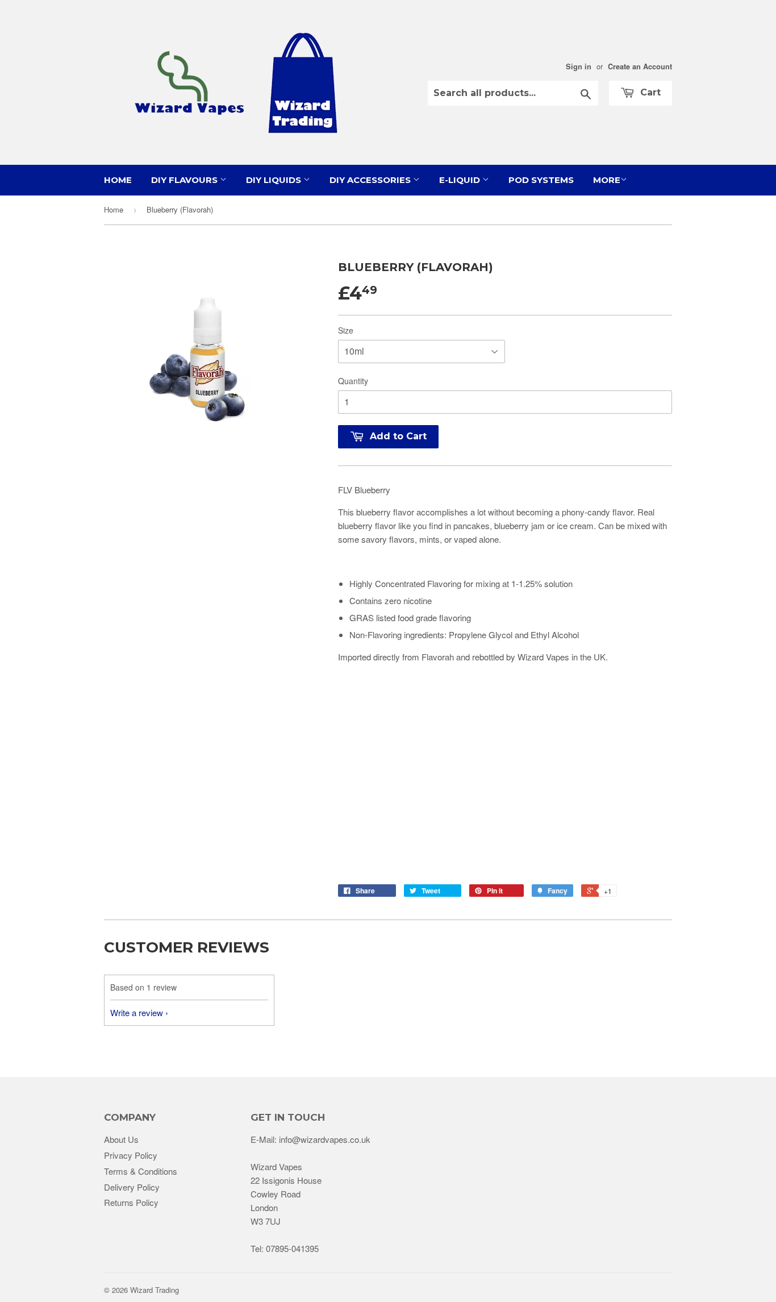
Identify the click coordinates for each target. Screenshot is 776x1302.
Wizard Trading (154, 1289)
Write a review (136, 1012)
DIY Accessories (371, 179)
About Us (121, 1139)
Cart (649, 92)
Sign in (578, 66)
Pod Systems (541, 179)
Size (345, 330)
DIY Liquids (274, 179)
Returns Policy (131, 1202)
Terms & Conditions (140, 1171)
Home (118, 179)
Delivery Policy (132, 1187)
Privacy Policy (130, 1155)
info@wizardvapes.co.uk (324, 1139)
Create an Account (640, 66)
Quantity (353, 380)
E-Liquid (460, 179)
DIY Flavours (185, 179)
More (606, 179)
